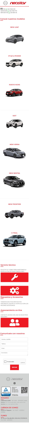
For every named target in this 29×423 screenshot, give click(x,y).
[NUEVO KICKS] (14, 81)
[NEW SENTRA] (14, 170)
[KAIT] (14, 112)
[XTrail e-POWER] (14, 52)
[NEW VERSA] (14, 141)
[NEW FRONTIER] (14, 201)
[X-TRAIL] (14, 229)
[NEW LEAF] (14, 24)
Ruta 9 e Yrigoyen (6, 410)
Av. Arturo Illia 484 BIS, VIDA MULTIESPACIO (14, 418)
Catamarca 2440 (6, 400)
